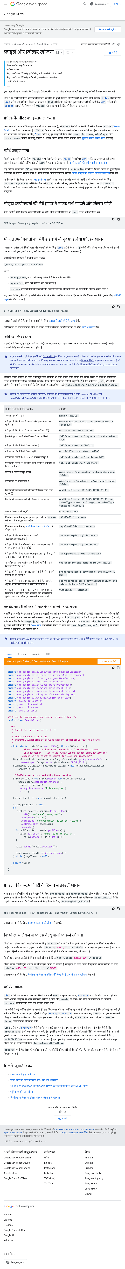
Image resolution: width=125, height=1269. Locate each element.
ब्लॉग (46, 1157)
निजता (13, 1253)
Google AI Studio (93, 1173)
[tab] (9, 654)
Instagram (49, 1168)
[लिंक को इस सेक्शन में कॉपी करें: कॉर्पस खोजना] (28, 987)
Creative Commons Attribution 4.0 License (74, 1129)
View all (88, 1194)
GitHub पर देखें (109, 661)
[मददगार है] (113, 44)
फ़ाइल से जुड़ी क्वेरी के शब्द (62, 320)
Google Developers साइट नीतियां (74, 1132)
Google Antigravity (94, 1178)
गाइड (55, 44)
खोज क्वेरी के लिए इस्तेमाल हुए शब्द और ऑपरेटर (34, 1080)
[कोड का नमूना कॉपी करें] (118, 219)
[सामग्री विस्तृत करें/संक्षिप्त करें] (36, 62)
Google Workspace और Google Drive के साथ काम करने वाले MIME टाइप (49, 1086)
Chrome (89, 1163)
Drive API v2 (87, 360)
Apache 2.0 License (13, 1132)
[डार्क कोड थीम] (113, 219)
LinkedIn (48, 1173)
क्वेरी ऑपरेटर (88, 327)
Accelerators (10, 1173)
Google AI (9, 1235)
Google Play (91, 1188)
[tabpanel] (62, 766)
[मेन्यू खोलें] (5, 4)
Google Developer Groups (17, 1163)
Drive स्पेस (35, 625)
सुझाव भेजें (112, 52)
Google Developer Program (18, 1157)
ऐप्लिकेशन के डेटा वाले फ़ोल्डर (39, 526)
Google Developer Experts (17, 1168)
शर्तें (5, 1253)
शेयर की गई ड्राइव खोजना (22, 1074)
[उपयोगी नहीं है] (118, 44)
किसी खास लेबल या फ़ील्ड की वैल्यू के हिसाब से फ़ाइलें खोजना (57, 974)
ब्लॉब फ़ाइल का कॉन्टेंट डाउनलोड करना (91, 173)
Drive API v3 (49, 356)
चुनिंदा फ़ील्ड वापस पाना (93, 138)
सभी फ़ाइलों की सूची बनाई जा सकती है (88, 162)
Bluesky (48, 1163)
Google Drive (14, 14)
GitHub (82, 639)
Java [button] (9, 654)
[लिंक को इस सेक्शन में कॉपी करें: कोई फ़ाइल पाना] (32, 151)
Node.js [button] (36, 654)
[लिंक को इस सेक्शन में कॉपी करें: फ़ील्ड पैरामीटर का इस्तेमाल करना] (58, 118)
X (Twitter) (49, 1178)
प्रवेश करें (117, 4)
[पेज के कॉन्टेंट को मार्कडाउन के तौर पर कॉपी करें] (68, 52)
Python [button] (22, 654)
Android (89, 1157)
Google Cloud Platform (15, 1230)
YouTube (49, 1183)
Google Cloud (91, 1183)
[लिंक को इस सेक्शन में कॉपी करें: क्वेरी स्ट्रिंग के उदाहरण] (34, 337)
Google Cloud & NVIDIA (15, 1178)
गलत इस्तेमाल (39, 179)
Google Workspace (23, 44)
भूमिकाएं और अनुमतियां (22, 1091)
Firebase (89, 1168)
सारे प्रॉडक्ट (8, 1240)
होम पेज (7, 44)
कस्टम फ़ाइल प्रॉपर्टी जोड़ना (40, 922)
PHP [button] (48, 654)
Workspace (38, 4)
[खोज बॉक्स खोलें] (85, 4)
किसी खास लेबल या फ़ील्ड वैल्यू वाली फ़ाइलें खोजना (35, 1097)
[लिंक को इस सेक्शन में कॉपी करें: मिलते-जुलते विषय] (35, 1066)
